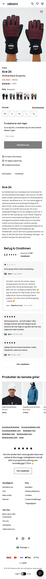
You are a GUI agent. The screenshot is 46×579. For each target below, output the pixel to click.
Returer (5, 499)
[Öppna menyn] (3, 3)
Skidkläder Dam (8, 434)
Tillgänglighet (30, 503)
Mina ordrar (7, 495)
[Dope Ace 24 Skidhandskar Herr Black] (5, 96)
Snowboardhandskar (10, 427)
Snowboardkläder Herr (11, 430)
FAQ (4, 491)
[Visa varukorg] (42, 3)
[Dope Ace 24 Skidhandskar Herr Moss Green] (12, 96)
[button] (23, 573)
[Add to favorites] (41, 11)
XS (5, 114)
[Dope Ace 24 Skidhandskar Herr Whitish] (27, 96)
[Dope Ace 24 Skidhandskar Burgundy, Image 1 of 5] (23, 34)
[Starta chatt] (40, 573)
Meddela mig (23, 145)
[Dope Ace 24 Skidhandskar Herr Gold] (34, 96)
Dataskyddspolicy (32, 491)
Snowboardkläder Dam (30, 427)
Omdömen (19, 174)
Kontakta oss (7, 487)
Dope (21, 437)
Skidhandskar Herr (24, 434)
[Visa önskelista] (37, 3)
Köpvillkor (29, 487)
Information (6, 174)
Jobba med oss (8, 529)
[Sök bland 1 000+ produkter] (32, 3)
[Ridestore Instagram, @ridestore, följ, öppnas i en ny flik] (23, 538)
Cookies (28, 495)
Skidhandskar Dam (9, 437)
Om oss (5, 521)
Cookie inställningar (33, 499)
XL (34, 114)
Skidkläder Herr (29, 430)
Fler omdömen (23, 364)
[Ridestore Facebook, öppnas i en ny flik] (17, 538)
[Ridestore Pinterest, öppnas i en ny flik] (29, 538)
